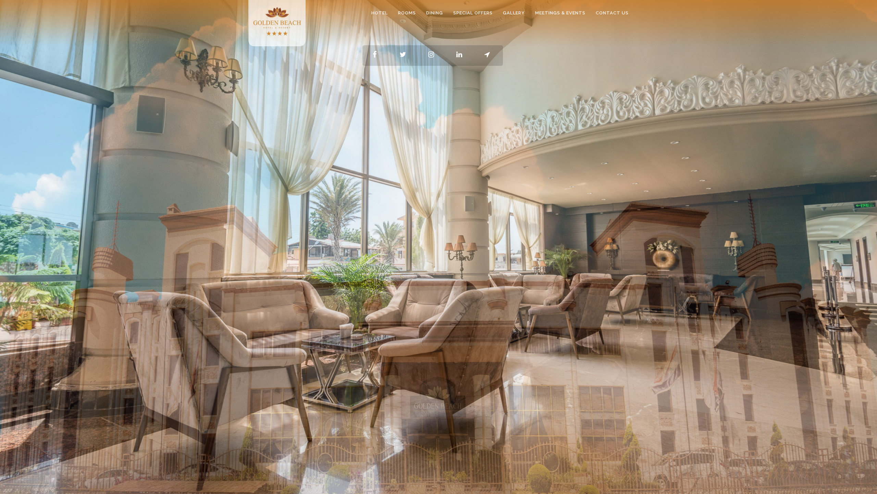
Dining (434, 12)
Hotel (379, 12)
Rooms (407, 12)
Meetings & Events (560, 12)
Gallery (514, 12)
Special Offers (473, 12)
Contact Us (612, 12)
